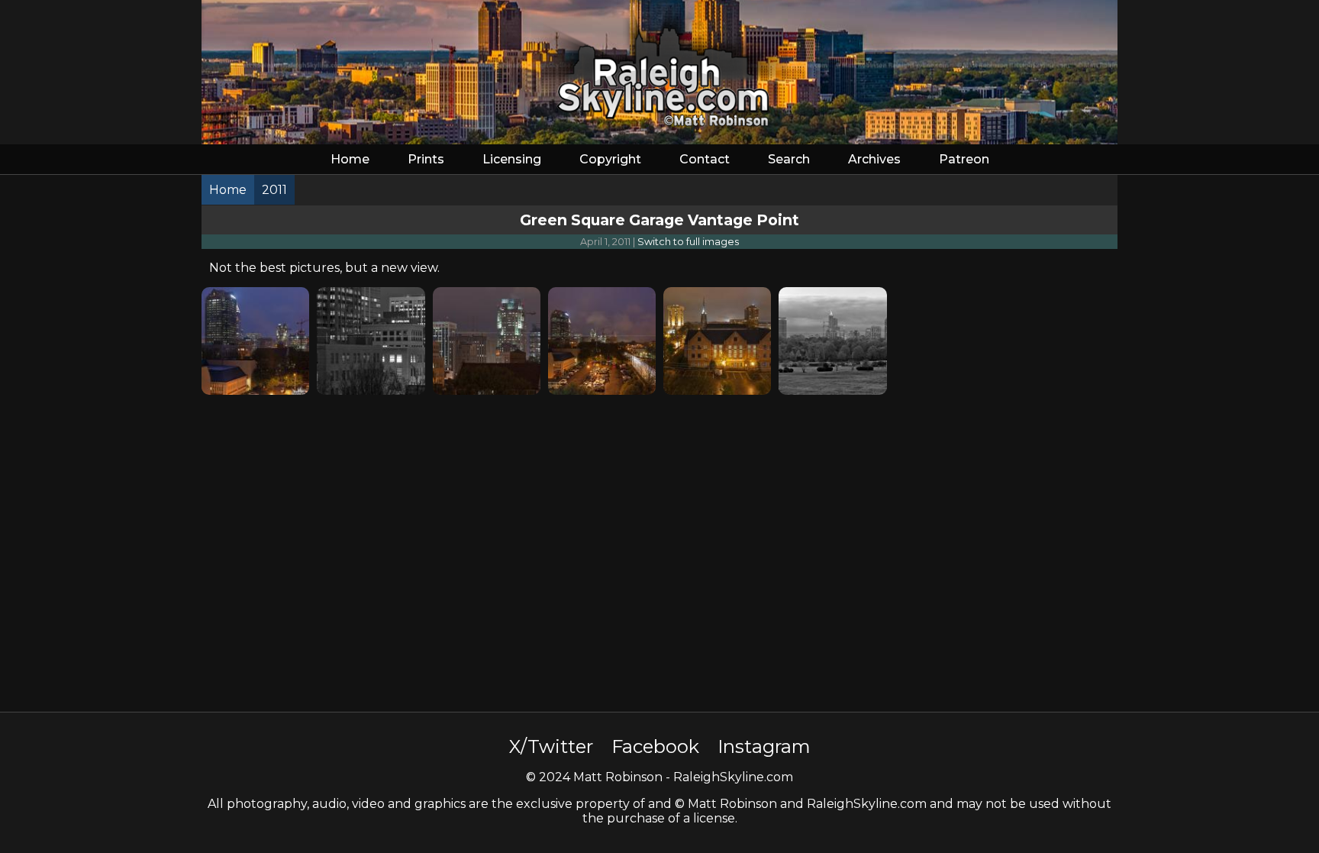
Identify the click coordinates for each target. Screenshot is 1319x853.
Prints (426, 159)
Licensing (511, 159)
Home (350, 159)
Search (789, 159)
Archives (874, 159)
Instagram (764, 746)
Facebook (655, 746)
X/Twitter (551, 746)
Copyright (610, 159)
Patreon (964, 159)
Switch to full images (688, 241)
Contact (704, 159)
